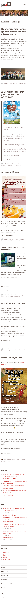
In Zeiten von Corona (13, 303)
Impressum (6, 560)
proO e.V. (3, 598)
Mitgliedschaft (7, 583)
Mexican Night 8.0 (11, 357)
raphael (6, 83)
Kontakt (6, 553)
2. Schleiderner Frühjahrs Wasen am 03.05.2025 (13, 94)
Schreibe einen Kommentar (15, 85)
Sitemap (5, 557)
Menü (24, 4)
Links (3, 587)
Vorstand (5, 579)
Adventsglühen (10, 172)
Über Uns (6, 555)
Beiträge (21, 83)
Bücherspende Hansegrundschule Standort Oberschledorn (13, 32)
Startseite (3, 85)
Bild (17, 295)
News (25, 83)
